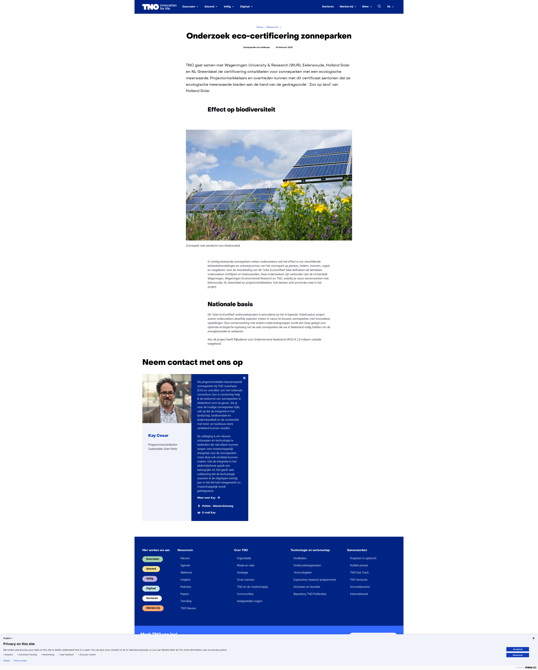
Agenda (185, 565)
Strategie (242, 572)
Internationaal (359, 594)
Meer (365, 7)
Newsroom (185, 550)
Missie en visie (245, 565)
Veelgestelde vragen (249, 601)
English (7, 638)
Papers (184, 594)
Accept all (517, 649)
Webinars (186, 572)
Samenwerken (357, 550)
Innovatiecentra (360, 586)
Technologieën (303, 572)
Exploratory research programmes (315, 579)
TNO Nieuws (188, 608)
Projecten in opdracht (363, 558)
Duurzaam (188, 7)
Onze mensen (245, 579)
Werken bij (346, 7)
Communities (245, 594)
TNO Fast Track (359, 572)
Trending (186, 601)
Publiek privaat (359, 565)
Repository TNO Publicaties (310, 594)
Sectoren (328, 7)
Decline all (518, 655)
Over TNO (241, 550)
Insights (185, 579)
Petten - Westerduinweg (217, 506)
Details (6, 660)
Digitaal (245, 7)
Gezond (209, 7)
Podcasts (185, 586)
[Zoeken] (379, 6)
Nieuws (185, 558)
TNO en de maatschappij (252, 586)
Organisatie (244, 558)
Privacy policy (20, 660)
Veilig (227, 7)
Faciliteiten (300, 558)
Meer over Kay (206, 498)
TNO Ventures (358, 579)
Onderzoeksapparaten (307, 565)
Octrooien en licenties (307, 586)
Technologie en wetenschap (310, 550)
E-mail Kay (209, 513)
